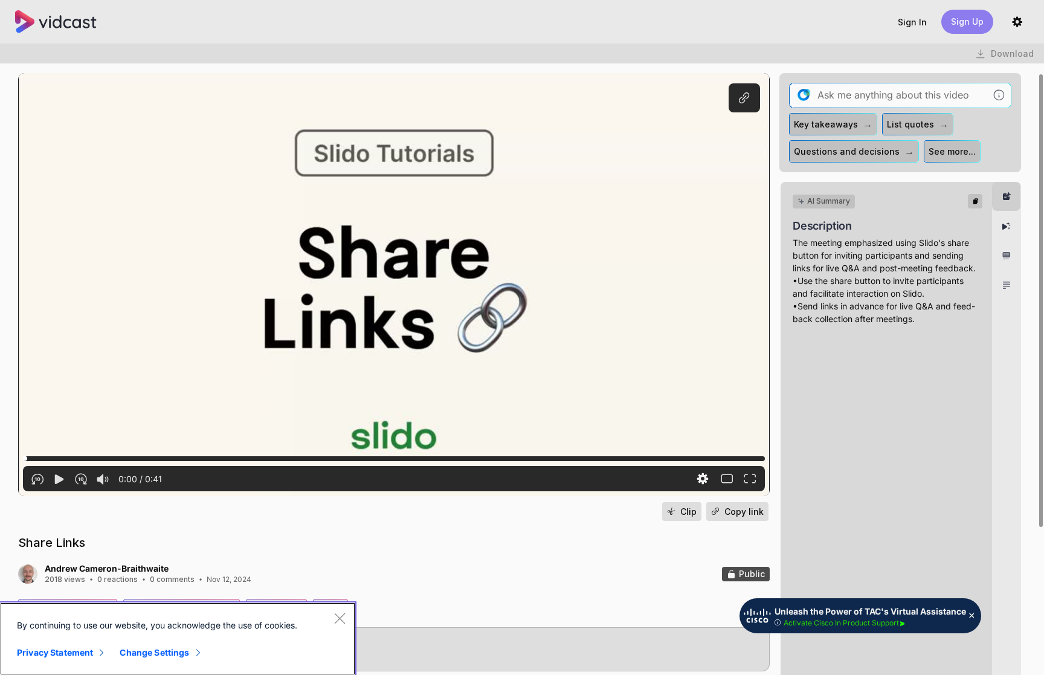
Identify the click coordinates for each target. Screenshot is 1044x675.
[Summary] (1006, 196)
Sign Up (967, 21)
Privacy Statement (55, 652)
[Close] (340, 618)
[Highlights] (1006, 226)
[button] (912, 22)
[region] (177, 638)
